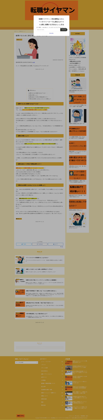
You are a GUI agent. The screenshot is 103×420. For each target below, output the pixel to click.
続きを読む (51, 33)
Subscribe (64, 29)
